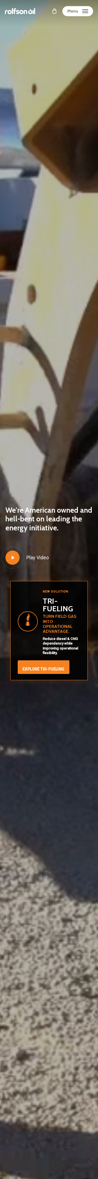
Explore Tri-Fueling (44, 669)
